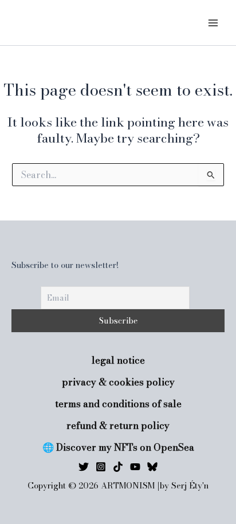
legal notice (118, 360)
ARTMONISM (54, 22)
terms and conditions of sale (118, 404)
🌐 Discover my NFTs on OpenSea (118, 447)
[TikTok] (118, 467)
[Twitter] (83, 467)
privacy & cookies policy (118, 382)
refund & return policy (118, 426)
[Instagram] (101, 467)
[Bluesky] (152, 467)
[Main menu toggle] (213, 22)
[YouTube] (135, 467)
